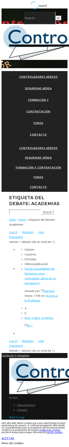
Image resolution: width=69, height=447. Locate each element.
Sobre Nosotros (26, 405)
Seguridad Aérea (38, 88)
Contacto (38, 134)
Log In (13, 232)
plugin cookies (54, 432)
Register (28, 232)
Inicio (12, 219)
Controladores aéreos (38, 77)
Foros (38, 123)
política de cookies (50, 430)
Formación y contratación (38, 167)
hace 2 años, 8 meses (39, 318)
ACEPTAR (8, 438)
